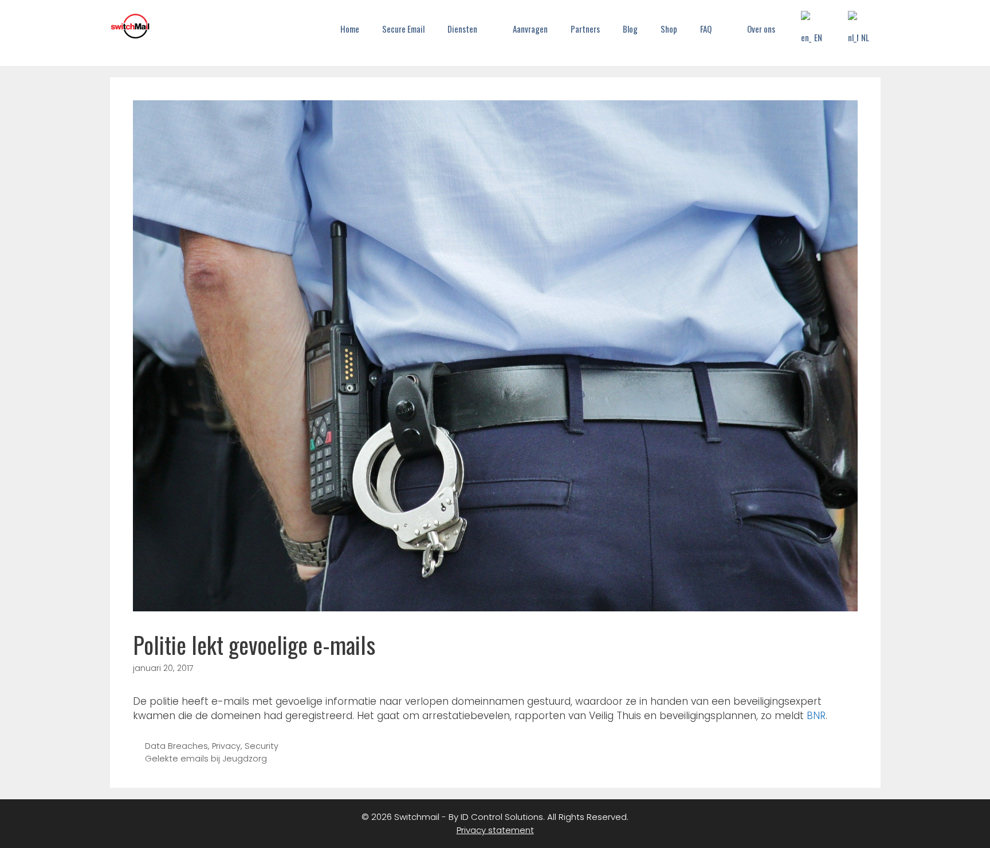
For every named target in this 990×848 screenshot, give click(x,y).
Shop (669, 28)
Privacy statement (495, 830)
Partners (585, 28)
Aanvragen (530, 28)
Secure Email (403, 28)
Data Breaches (176, 746)
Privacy (226, 746)
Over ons (761, 28)
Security (261, 746)
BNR (816, 716)
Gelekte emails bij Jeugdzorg (206, 758)
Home (349, 28)
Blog (630, 28)
